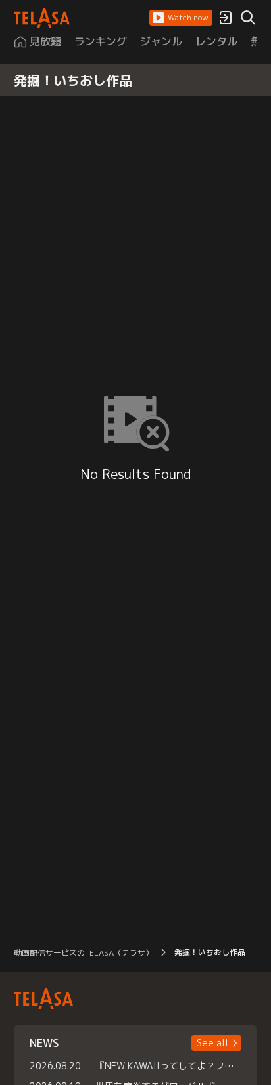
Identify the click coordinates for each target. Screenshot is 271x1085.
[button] (180, 18)
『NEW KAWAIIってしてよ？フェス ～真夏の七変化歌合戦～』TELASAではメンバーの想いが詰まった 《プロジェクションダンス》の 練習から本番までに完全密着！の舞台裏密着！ (168, 1065)
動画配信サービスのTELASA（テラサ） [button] (83, 952)
